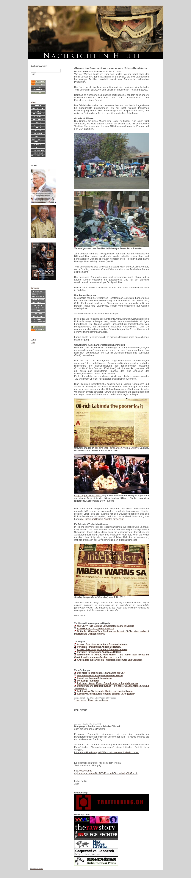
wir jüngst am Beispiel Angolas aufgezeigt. (102, 519)
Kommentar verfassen (98, 700)
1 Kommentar (80, 700)
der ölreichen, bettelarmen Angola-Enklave (117, 448)
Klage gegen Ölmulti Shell (88, 495)
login (33, 342)
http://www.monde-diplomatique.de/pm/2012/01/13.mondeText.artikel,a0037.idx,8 (105, 772)
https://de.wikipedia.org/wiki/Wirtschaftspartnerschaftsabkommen (106, 752)
